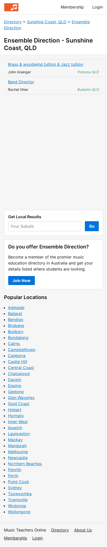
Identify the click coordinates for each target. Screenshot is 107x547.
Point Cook (18, 481)
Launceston (19, 433)
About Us (83, 529)
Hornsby (16, 415)
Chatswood (19, 373)
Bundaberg (18, 337)
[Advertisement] (53, 152)
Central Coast (21, 367)
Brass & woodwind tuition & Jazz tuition (45, 64)
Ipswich (15, 427)
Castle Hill (17, 361)
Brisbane (16, 325)
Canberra (16, 355)
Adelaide (16, 307)
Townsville (18, 499)
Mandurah (17, 445)
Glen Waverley (21, 397)
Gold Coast (18, 403)
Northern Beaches (25, 463)
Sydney (15, 487)
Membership (72, 7)
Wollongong (19, 511)
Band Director (21, 81)
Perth (13, 475)
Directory (13, 21)
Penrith (14, 469)
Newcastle (18, 457)
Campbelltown (21, 349)
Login (97, 7)
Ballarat (15, 313)
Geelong (16, 391)
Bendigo (15, 319)
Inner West (18, 421)
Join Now (21, 280)
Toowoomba (20, 493)
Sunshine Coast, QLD (46, 21)
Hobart (14, 409)
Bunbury (15, 331)
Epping (14, 385)
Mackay (15, 439)
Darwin (14, 379)
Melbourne (18, 451)
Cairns (14, 343)
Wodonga (17, 505)
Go (92, 226)
